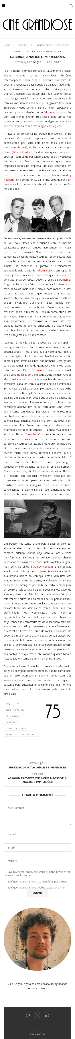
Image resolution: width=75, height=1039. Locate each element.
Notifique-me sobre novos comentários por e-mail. (37, 881)
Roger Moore (25, 374)
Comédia (10, 722)
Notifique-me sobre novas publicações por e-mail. (36, 887)
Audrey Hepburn (43, 566)
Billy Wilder (50, 112)
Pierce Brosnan (32, 370)
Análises (22, 45)
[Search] (71, 5)
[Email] (46, 1015)
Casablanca (32, 434)
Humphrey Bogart (15, 147)
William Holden (22, 152)
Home (7, 45)
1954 (8, 704)
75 (18, 704)
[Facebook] (29, 1015)
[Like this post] (29, 753)
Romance (11, 734)
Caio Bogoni (34, 62)
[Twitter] (37, 1015)
